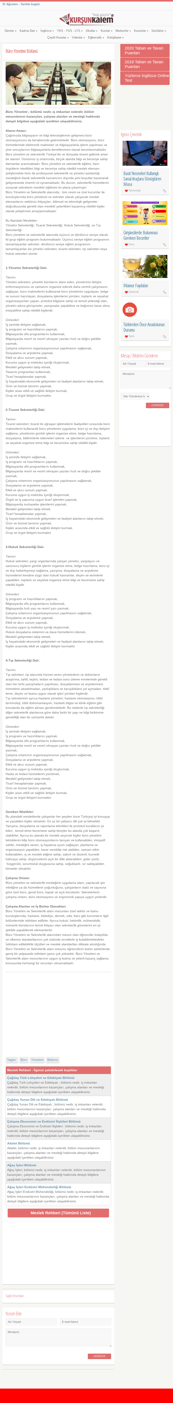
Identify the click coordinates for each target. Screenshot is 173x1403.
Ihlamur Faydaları (135, 285)
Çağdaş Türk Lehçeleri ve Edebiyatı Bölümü (41, 1078)
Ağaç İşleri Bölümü (21, 1165)
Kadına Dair (28, 30)
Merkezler (123, 30)
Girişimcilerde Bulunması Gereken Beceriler (140, 235)
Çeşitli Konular (58, 37)
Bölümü (52, 1060)
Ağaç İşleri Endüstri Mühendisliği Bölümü (39, 1187)
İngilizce (47, 30)
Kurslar (106, 30)
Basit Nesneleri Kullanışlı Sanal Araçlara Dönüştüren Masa (142, 178)
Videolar (78, 37)
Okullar (92, 30)
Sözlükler (158, 30)
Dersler (10, 30)
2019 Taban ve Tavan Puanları (144, 64)
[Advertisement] (58, 1010)
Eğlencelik (96, 37)
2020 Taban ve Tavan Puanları (144, 50)
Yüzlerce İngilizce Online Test (147, 78)
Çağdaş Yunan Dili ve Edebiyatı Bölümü (37, 1099)
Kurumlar (141, 30)
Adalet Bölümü (18, 1143)
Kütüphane (115, 37)
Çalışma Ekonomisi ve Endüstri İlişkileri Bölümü (44, 1121)
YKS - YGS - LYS (70, 30)
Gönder (99, 1356)
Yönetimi (37, 1060)
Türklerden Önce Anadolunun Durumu (144, 327)
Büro (23, 1060)
